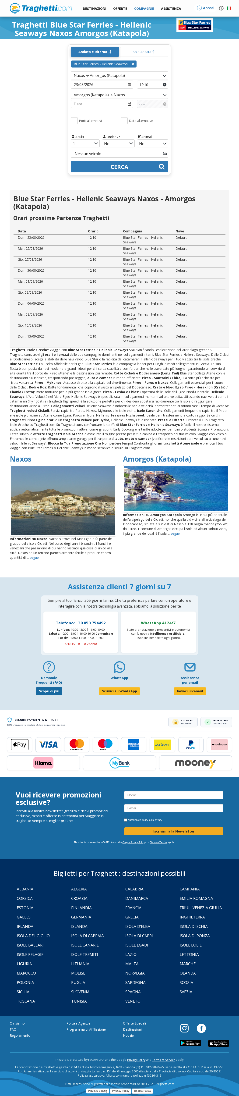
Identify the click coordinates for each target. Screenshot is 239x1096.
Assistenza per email (190, 680)
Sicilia (23, 991)
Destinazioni (132, 1029)
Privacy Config (97, 1090)
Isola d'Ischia (194, 926)
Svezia (186, 991)
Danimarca (136, 898)
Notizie (128, 1035)
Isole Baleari (30, 945)
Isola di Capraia (87, 935)
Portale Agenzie (78, 1023)
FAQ (13, 1029)
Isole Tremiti (84, 954)
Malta (132, 963)
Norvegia (135, 973)
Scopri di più (49, 691)
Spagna (133, 991)
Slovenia (80, 991)
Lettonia (189, 954)
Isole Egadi (136, 945)
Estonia (25, 907)
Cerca (119, 167)
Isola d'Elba (137, 926)
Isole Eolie (191, 945)
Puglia (78, 982)
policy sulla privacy (152, 820)
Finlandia (81, 907)
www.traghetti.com (41, 8)
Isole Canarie (85, 945)
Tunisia (79, 1001)
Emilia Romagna (196, 898)
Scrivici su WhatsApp (119, 691)
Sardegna (135, 982)
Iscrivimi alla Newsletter (173, 831)
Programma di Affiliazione (86, 1029)
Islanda (79, 926)
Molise (78, 973)
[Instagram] (187, 1028)
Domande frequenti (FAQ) (49, 680)
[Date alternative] (124, 120)
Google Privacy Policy (134, 842)
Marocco (26, 973)
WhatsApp (119, 678)
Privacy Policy (136, 1060)
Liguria (24, 963)
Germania (81, 917)
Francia (133, 907)
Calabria (134, 889)
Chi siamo (17, 1023)
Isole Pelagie (30, 954)
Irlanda (25, 926)
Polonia (25, 982)
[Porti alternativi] (74, 120)
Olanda (188, 973)
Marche (188, 963)
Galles (24, 917)
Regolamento (20, 1035)
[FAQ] (49, 669)
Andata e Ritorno (93, 52)
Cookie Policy (142, 1090)
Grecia (132, 917)
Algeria (79, 889)
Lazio (131, 954)
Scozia (186, 982)
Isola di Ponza (195, 935)
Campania (190, 889)
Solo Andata (142, 52)
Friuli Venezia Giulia (201, 907)
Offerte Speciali (134, 1023)
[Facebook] (201, 1028)
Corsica (25, 898)
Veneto (133, 1001)
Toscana (26, 1001)
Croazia (79, 898)
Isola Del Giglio (33, 935)
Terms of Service (158, 842)
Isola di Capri (139, 935)
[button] (171, 9)
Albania (25, 889)
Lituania (80, 963)
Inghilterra (192, 917)
